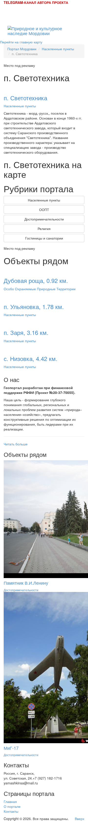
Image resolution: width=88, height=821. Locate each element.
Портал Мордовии (21, 48)
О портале (12, 806)
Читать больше (16, 443)
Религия (44, 228)
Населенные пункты (58, 48)
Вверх (79, 818)
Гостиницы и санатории (44, 238)
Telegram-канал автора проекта (36, 2)
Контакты (11, 811)
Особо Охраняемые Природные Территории (40, 288)
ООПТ (44, 209)
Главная (10, 801)
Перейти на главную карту (21, 42)
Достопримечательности (44, 219)
